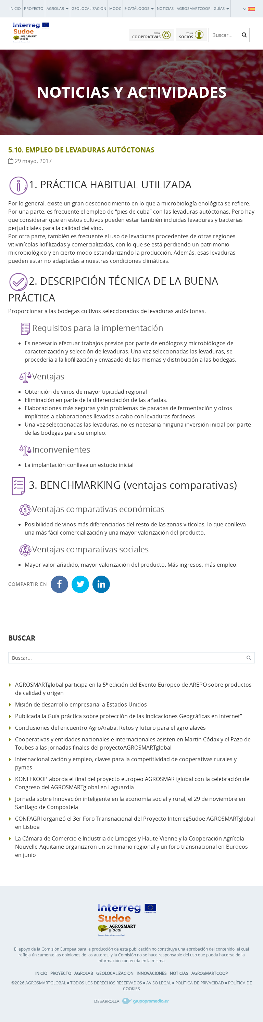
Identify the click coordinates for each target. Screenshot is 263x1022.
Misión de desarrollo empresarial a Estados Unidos (81, 704)
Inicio (15, 8)
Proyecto (33, 8)
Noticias (165, 8)
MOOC (115, 8)
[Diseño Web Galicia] (145, 1001)
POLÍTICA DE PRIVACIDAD (199, 982)
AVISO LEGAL (158, 982)
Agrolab (56, 8)
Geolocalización (89, 8)
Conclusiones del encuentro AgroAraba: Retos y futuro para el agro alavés (110, 727)
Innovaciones (152, 973)
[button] (251, 8)
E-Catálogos (137, 8)
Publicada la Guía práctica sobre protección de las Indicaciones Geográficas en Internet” (128, 716)
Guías (220, 8)
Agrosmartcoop (194, 8)
